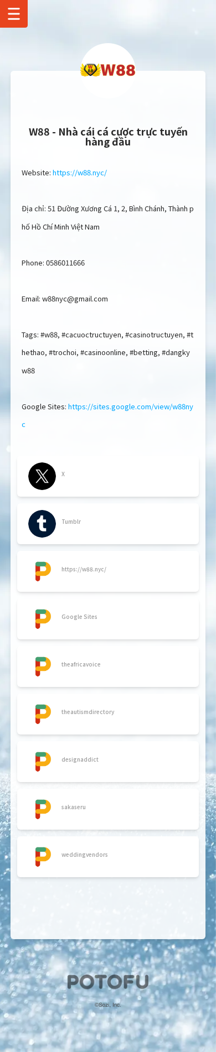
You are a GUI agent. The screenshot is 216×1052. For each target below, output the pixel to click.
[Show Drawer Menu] (14, 14)
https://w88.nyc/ (80, 172)
